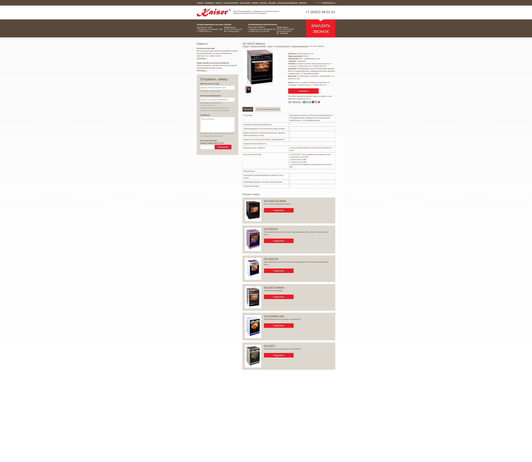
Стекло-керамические (299, 46)
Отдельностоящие (282, 46)
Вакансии (302, 3)
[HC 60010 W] (253, 277)
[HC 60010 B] (253, 249)
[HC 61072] (253, 365)
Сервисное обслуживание (287, 3)
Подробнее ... (202, 58)
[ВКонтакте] (304, 102)
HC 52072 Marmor (274, 287)
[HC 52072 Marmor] (253, 306)
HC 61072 (269, 345)
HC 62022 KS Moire (275, 200)
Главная (200, 3)
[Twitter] (307, 102)
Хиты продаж (245, 3)
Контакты (263, 3)
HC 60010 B (270, 228)
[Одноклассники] (310, 102)
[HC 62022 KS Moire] (253, 219)
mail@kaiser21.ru (328, 3)
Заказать (303, 91)
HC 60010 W (271, 258)
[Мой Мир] (313, 102)
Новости (218, 3)
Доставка (272, 3)
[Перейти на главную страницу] (214, 12)
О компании (209, 3)
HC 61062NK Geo (274, 316)
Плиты (270, 46)
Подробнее (278, 210)
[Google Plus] (318, 102)
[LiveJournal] (315, 102)
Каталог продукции (230, 3)
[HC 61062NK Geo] (253, 335)
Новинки (255, 3)
